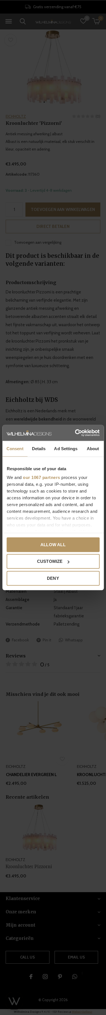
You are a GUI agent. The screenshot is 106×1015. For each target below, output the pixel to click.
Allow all (53, 544)
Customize (50, 561)
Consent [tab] (15, 448)
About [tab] (93, 448)
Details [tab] (39, 448)
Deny (53, 578)
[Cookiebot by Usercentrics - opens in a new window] (75, 433)
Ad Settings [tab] (65, 448)
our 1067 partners (41, 477)
